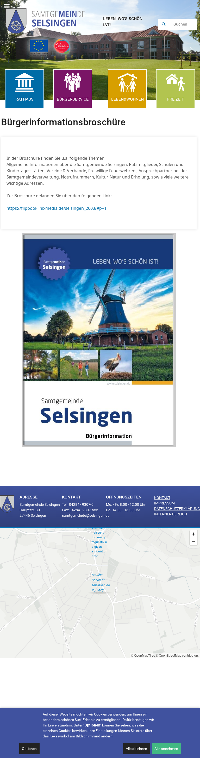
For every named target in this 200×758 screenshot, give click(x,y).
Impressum (164, 503)
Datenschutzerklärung (177, 509)
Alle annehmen (166, 749)
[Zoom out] (193, 541)
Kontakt (162, 498)
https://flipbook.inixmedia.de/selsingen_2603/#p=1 (57, 208)
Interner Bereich (170, 514)
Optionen (29, 749)
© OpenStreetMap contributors (177, 655)
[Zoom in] (193, 534)
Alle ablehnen (136, 749)
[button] (8, 50)
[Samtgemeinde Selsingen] (50, 19)
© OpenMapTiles (143, 655)
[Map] (100, 593)
